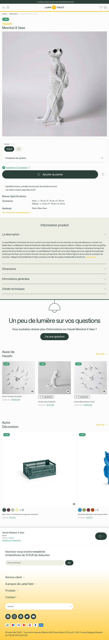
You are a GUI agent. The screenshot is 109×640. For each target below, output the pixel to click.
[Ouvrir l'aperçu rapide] (32, 391)
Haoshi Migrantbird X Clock (84, 402)
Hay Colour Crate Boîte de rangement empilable (20, 514)
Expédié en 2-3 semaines (11, 540)
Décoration (14, 14)
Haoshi (7, 23)
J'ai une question (54, 336)
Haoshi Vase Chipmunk (46, 402)
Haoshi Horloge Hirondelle (11, 396)
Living (4, 14)
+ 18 (22, 510)
